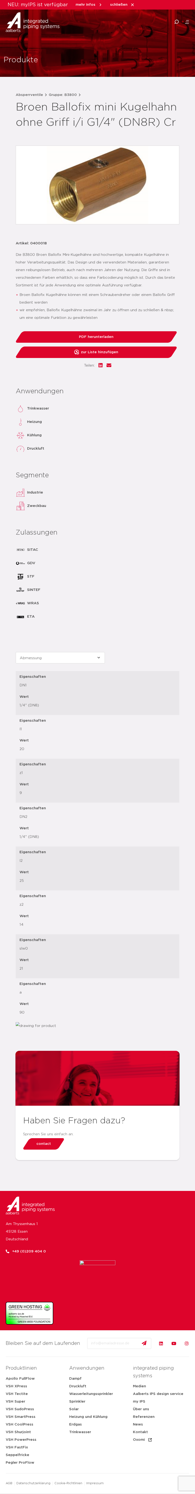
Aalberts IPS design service (158, 1394)
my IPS (139, 1401)
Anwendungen (86, 1368)
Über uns (141, 1409)
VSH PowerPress (21, 1439)
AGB (9, 1483)
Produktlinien (21, 1368)
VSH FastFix (17, 1447)
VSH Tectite (17, 1394)
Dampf (75, 1378)
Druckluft (77, 1386)
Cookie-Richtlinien (68, 1483)
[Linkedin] (161, 1343)
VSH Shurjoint (18, 1432)
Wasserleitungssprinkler (91, 1394)
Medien (139, 1386)
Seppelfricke (17, 1455)
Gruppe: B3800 (63, 95)
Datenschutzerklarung (33, 1483)
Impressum (95, 1483)
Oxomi (139, 1439)
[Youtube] (173, 1343)
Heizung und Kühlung (88, 1417)
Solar (74, 1409)
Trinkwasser (80, 1432)
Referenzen (144, 1417)
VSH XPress (16, 1386)
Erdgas (75, 1424)
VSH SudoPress (20, 1409)
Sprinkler (77, 1401)
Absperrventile (29, 95)
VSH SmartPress (20, 1417)
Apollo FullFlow (20, 1378)
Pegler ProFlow (20, 1462)
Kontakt (140, 1432)
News (138, 1424)
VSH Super (15, 1401)
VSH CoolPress (19, 1424)
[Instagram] (186, 1343)
